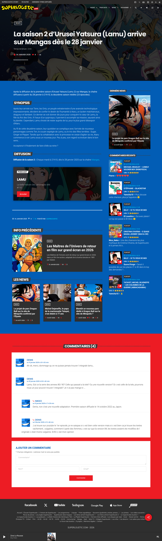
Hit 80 (57, 519)
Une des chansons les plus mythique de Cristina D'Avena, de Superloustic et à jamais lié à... (129, 243)
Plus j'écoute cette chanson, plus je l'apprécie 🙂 (127, 196)
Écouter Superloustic (31, 513)
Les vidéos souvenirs (138, 513)
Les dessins (124, 519)
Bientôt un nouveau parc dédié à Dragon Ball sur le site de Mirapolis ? (88, 311)
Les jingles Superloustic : (44, 515)
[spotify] (152, 3)
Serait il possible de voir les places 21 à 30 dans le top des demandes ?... (129, 267)
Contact (99, 521)
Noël (85, 519)
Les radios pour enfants (138, 519)
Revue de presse (28, 515)
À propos (79, 521)
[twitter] (139, 3)
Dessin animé (133, 517)
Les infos (115, 519)
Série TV (91, 519)
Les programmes (63, 513)
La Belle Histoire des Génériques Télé (59, 517)
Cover (125, 517)
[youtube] (143, 3)
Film (33, 519)
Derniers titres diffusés (98, 517)
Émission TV (20, 519)
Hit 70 (51, 519)
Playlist (127, 161)
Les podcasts (40, 517)
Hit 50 (39, 519)
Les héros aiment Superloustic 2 (108, 515)
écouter (23, 194)
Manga (79, 519)
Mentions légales (89, 521)
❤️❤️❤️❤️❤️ (119, 176)
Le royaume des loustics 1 (129, 515)
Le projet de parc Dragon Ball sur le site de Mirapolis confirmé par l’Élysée (25, 312)
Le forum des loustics (67, 521)
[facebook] (135, 3)
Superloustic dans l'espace (63, 515)
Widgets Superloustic (103, 519)
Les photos (125, 513)
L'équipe (74, 513)
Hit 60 (45, 519)
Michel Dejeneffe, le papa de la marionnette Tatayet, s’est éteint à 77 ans (57, 311)
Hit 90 (63, 519)
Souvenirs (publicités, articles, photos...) (106, 513)
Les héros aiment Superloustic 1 (84, 515)
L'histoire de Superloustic (47, 513)
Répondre (141, 359)
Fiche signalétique (85, 513)
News (18, 23)
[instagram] (148, 3)
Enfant (28, 519)
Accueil (19, 513)
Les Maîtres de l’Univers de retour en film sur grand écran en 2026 (71, 248)
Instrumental (71, 519)
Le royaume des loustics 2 (26, 517)
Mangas (95, 160)
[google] (156, 3)
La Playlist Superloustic (81, 517)
